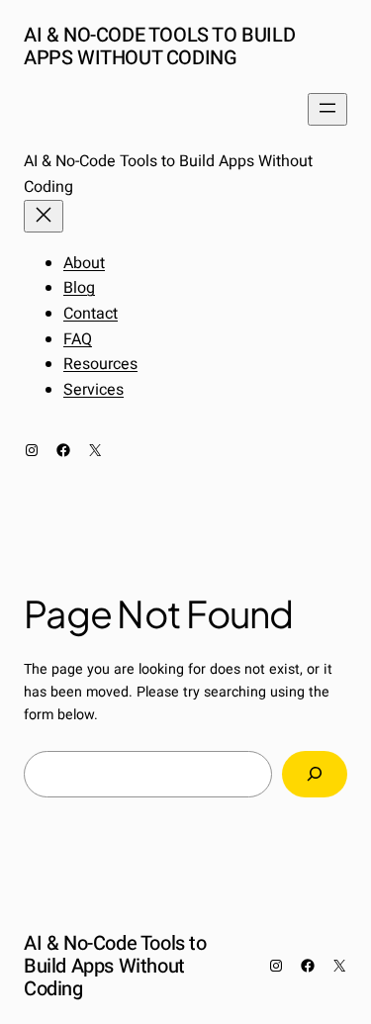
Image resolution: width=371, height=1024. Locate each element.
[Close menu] (43, 216)
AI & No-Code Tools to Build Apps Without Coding (159, 46)
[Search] (314, 774)
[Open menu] (327, 109)
